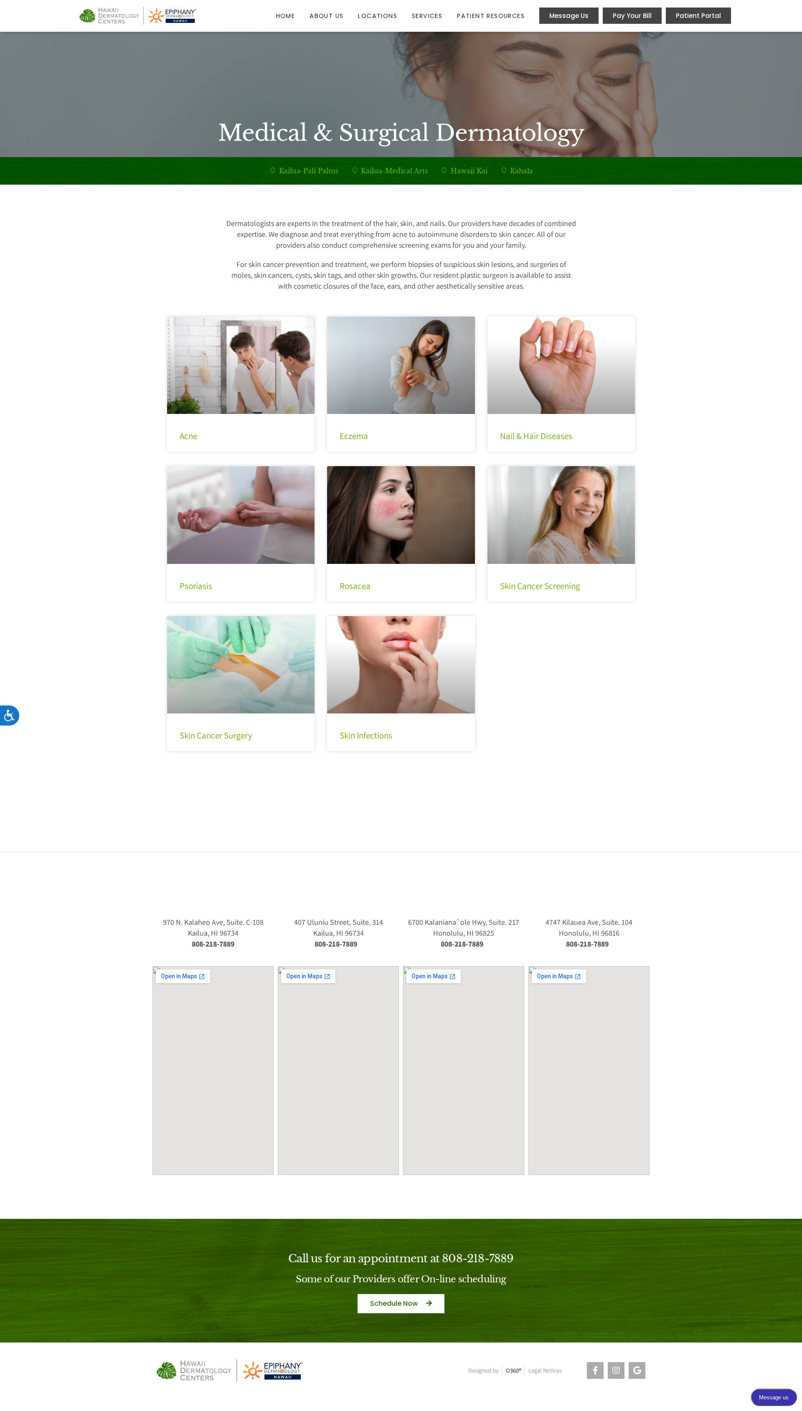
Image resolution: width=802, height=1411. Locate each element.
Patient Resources (491, 16)
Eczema (354, 436)
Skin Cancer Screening (540, 585)
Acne (188, 436)
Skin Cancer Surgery (216, 735)
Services (427, 16)
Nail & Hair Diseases (536, 436)
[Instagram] (616, 1370)
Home (285, 16)
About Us (326, 16)
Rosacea (355, 585)
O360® (513, 1370)
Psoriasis (196, 585)
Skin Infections (366, 735)
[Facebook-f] (595, 1370)
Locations (377, 16)
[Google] (637, 1370)
